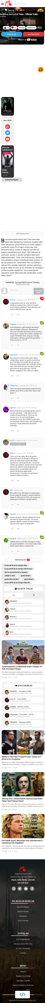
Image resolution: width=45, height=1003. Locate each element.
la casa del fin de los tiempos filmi (16, 565)
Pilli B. (12, 453)
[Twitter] (7, 132)
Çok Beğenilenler (23, 939)
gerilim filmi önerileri (11, 579)
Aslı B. (12, 440)
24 (41, 28)
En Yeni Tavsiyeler (23, 948)
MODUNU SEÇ (11, 34)
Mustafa (13, 514)
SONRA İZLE (31, 28)
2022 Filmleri (23, 921)
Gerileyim (23, 916)
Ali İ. (11, 490)
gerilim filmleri (25, 576)
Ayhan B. (13, 538)
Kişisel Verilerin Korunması (23, 985)
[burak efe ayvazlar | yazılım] (22, 994)
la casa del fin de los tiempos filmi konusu (18, 569)
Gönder (39, 291)
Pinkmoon (14, 385)
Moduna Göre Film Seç (23, 944)
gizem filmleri (28, 579)
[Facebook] (32, 888)
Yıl (34, 595)
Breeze (12, 300)
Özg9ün (13, 324)
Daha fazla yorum (22, 560)
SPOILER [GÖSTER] (18, 444)
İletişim (23, 971)
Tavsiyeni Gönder (23, 981)
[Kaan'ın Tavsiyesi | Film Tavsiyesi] (8, 4)
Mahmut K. (14, 355)
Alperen (13, 408)
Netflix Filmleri (23, 911)
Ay (14, 595)
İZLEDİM (22, 28)
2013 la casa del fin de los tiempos (16, 572)
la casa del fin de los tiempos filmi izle (17, 582)
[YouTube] (7, 139)
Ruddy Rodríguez (11, 180)
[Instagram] (7, 126)
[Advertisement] (22, 68)
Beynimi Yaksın (23, 907)
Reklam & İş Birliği (23, 976)
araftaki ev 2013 (10, 576)
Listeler (23, 953)
